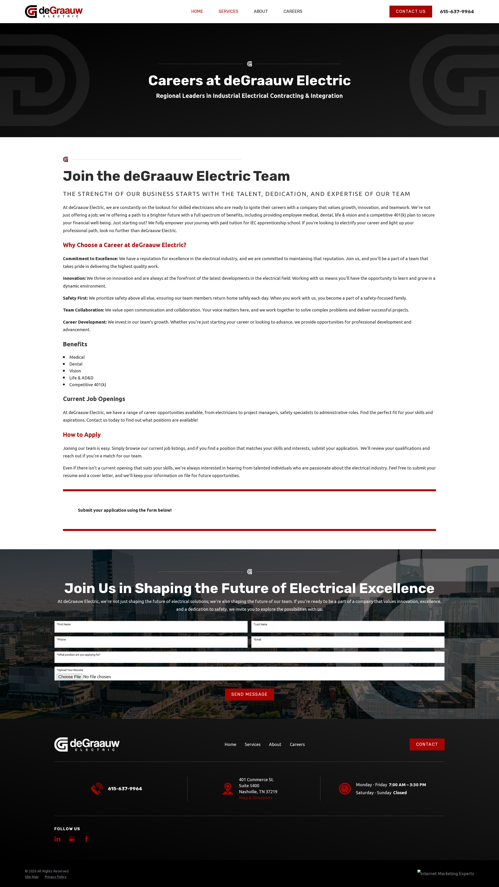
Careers (297, 744)
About (275, 744)
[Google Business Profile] (72, 839)
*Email (257, 639)
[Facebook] (86, 839)
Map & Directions (255, 797)
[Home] (54, 11)
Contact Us (411, 11)
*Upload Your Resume (70, 670)
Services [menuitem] (228, 11)
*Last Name (260, 624)
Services (253, 744)
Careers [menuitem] (293, 11)
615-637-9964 (457, 11)
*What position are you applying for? (78, 654)
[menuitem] (32, 876)
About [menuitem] (261, 11)
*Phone (61, 639)
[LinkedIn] (57, 839)
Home (230, 744)
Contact (427, 744)
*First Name (64, 624)
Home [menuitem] (197, 11)
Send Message (249, 694)
